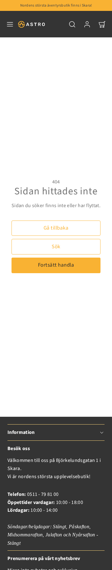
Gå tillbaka (56, 228)
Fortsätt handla (56, 265)
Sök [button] (56, 246)
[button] (9, 24)
